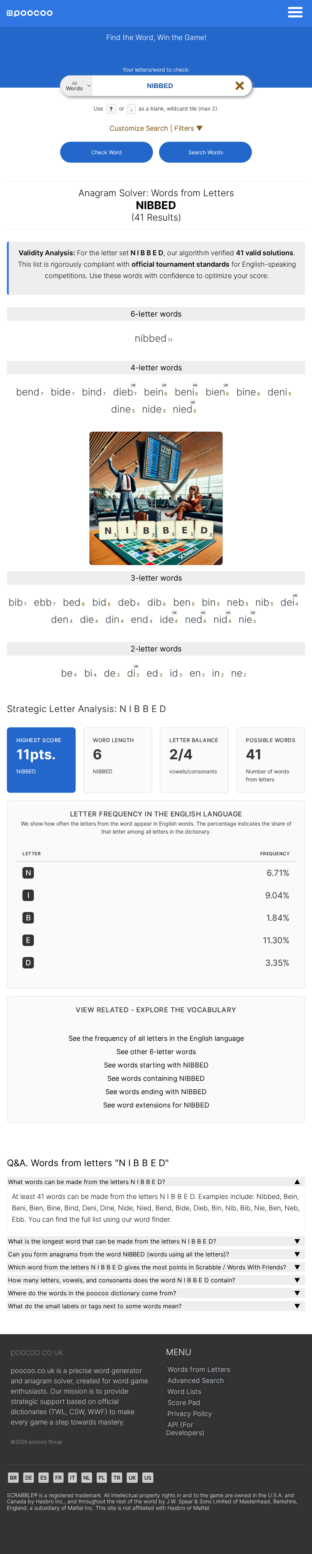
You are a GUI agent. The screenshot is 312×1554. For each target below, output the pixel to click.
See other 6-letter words (156, 1052)
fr (58, 1477)
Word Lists (184, 1392)
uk (132, 1477)
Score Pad (183, 1403)
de (28, 1477)
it (72, 1477)
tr (116, 1477)
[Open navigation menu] (293, 13)
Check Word (106, 152)
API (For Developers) (185, 1429)
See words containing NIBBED (156, 1078)
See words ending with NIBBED (156, 1092)
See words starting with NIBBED (156, 1065)
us (147, 1477)
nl (86, 1477)
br (13, 1477)
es (43, 1477)
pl (102, 1477)
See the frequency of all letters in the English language (156, 1038)
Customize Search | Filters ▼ (156, 128)
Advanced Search (195, 1380)
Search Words (205, 152)
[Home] (30, 13)
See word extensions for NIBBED (156, 1105)
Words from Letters (198, 1369)
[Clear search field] (240, 85)
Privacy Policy (189, 1414)
